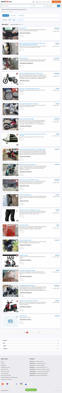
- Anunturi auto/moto (38, 363)
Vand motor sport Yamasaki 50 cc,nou (29, 179)
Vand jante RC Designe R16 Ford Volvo (28, 103)
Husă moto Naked (23, 225)
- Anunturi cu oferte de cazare (40, 369)
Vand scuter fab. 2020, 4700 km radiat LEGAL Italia (32, 149)
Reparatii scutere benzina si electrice (28, 300)
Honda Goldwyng (23, 58)
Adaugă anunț (57, 1)
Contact (3, 363)
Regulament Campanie (6, 379)
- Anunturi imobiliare (37, 365)
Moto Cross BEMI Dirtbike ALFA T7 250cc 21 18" (31, 73)
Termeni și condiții (5, 371)
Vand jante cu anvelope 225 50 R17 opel (29, 88)
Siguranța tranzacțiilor (6, 375)
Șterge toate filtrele (20, 19)
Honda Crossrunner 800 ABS (26, 119)
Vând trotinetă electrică (25, 194)
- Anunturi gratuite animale (39, 371)
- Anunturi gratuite (36, 361)
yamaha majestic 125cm (25, 240)
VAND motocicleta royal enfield (27, 164)
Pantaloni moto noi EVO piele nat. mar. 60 (29, 210)
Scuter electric (23, 28)
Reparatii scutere (23, 255)
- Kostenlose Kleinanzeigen (38, 375)
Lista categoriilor (5, 373)
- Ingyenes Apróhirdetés (39, 373)
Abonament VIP (4, 369)
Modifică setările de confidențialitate (9, 377)
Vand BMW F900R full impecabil (27, 285)
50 (22, 24)
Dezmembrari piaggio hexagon (27, 270)
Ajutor (2, 361)
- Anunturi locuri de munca (38, 367)
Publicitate (3, 365)
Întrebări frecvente (5, 367)
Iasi (9, 19)
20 (20, 24)
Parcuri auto (48, 1)
